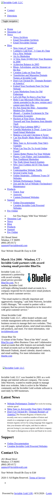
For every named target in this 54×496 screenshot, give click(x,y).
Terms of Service (37, 477)
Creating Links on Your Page (27, 72)
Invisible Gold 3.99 (23, 493)
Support (11, 200)
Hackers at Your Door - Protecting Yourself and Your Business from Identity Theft (32, 121)
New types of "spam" (23, 48)
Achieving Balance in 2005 (26, 64)
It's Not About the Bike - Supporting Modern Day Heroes (30, 109)
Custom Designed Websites (26, 197)
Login (49, 493)
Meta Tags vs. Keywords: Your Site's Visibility (29, 409)
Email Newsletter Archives (26, 40)
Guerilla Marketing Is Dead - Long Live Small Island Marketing (32, 130)
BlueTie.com (7, 282)
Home (10, 29)
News (10, 34)
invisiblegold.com (9, 331)
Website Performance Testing (27, 181)
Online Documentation (24, 202)
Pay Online (12, 211)
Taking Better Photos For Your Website (31, 154)
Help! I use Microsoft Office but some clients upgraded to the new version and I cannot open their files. (32, 102)
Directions (12, 15)
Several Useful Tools (23, 173)
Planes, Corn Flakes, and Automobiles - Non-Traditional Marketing (32, 158)
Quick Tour (18, 192)
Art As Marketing (21, 56)
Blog (9, 45)
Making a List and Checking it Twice (30, 135)
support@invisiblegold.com (14, 245)
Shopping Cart (14, 32)
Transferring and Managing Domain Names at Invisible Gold (30, 76)
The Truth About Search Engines (28, 162)
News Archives (20, 37)
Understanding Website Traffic (27, 170)
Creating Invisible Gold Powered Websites (27, 446)
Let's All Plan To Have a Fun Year (29, 97)
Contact (11, 10)
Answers (17, 194)
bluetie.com (6, 356)
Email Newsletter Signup (25, 42)
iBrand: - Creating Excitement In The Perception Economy (30, 114)
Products (11, 189)
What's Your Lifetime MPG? (26, 126)
